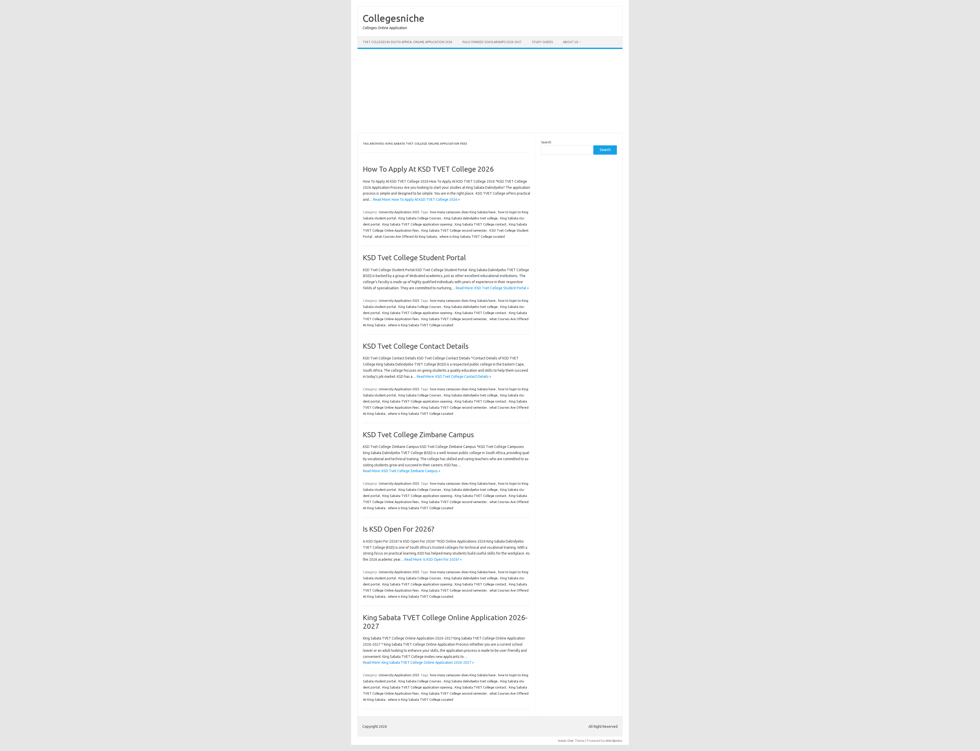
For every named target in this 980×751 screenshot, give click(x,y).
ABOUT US (570, 42)
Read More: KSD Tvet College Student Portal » (492, 288)
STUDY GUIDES (542, 42)
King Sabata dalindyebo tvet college (471, 218)
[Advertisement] (490, 91)
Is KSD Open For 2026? (398, 529)
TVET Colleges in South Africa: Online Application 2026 (407, 42)
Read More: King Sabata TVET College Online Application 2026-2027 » (418, 662)
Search (546, 142)
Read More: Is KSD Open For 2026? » (433, 559)
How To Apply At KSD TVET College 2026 (428, 169)
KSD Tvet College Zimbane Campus (418, 435)
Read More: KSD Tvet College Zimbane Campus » (401, 471)
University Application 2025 (399, 212)
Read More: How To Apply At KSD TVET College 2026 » (416, 199)
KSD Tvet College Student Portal (414, 257)
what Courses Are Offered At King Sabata (406, 236)
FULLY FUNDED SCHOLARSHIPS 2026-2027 (492, 42)
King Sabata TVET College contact (480, 224)
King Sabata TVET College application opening (417, 224)
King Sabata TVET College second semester (454, 230)
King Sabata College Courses (419, 218)
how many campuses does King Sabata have (463, 212)
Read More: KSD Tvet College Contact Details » (454, 376)
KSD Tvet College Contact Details (416, 346)
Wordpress (614, 740)
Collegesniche (393, 18)
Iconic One (565, 740)
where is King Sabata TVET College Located (472, 236)
